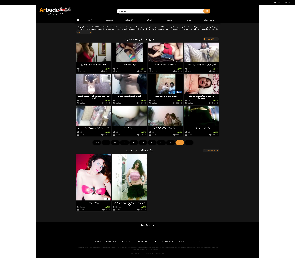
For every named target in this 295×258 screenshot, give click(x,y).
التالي (97, 142)
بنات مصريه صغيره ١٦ (119, 27)
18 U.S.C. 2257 (195, 241)
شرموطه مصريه (146, 27)
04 (152, 142)
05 (143, 142)
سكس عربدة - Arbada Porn (145, 253)
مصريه (156, 27)
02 (170, 142)
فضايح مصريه (110, 29)
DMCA (181, 241)
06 (133, 142)
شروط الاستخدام (168, 241)
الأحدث (89, 20)
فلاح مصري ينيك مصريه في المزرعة (204, 29)
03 (161, 142)
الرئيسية (78, 20)
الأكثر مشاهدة (129, 20)
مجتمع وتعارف (209, 20)
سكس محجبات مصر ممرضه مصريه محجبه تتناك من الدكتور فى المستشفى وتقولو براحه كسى (152, 29)
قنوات (189, 20)
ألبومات (149, 20)
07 (124, 142)
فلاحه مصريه (133, 27)
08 (115, 142)
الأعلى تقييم (110, 20)
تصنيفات (169, 20)
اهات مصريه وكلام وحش (95, 29)
